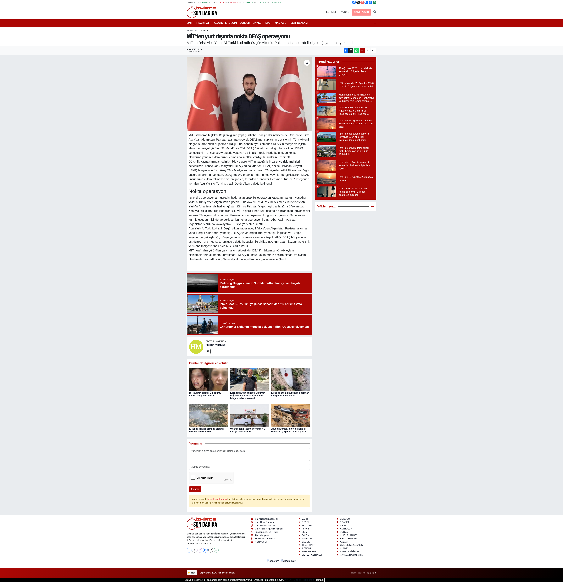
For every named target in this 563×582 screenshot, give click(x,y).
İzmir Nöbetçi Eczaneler (266, 519)
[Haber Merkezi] (196, 346)
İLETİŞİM (330, 12)
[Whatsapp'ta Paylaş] (356, 50)
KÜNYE (345, 12)
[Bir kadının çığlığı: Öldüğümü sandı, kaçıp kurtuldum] (208, 379)
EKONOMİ (231, 23)
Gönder (195, 489)
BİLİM (304, 532)
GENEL (305, 522)
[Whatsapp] (216, 550)
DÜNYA (344, 532)
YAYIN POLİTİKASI (349, 551)
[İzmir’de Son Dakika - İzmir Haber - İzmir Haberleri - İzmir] (202, 12)
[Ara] (374, 12)
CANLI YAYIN (361, 12)
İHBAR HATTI (203, 23)
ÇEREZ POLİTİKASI (312, 555)
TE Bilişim (371, 573)
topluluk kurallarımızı (217, 499)
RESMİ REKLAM (298, 23)
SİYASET (258, 23)
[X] (194, 550)
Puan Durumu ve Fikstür (266, 532)
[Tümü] (372, 206)
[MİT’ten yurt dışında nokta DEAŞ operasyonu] (249, 94)
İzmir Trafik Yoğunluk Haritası (269, 529)
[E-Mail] (208, 351)
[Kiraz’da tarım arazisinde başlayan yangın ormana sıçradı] (290, 379)
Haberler (192, 30)
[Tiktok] (210, 550)
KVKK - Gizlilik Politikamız (299, 579)
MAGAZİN (280, 23)
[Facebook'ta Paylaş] (346, 50)
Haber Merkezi (216, 344)
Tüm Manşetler (262, 535)
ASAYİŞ (218, 23)
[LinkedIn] (205, 550)
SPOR (268, 23)
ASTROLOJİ (346, 529)
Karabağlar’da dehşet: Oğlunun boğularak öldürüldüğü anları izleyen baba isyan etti (247, 396)
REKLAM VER (309, 551)
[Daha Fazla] (362, 50)
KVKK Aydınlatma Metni (351, 555)
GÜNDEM (244, 23)
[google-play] (288, 561)
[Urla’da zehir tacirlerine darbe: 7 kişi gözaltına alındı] (249, 415)
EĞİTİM (305, 535)
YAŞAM (344, 542)
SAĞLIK (306, 542)
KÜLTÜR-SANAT (348, 535)
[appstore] (273, 561)
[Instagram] (199, 550)
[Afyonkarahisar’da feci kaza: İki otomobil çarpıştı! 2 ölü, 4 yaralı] (290, 415)
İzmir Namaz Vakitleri (265, 525)
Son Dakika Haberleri (265, 538)
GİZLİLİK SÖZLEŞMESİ (351, 545)
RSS (193, 573)
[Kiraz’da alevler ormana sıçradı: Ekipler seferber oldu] (208, 415)
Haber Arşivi (261, 542)
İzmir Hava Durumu (264, 522)
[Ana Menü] (375, 23)
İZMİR (190, 23)
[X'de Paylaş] (350, 50)
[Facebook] (189, 550)
